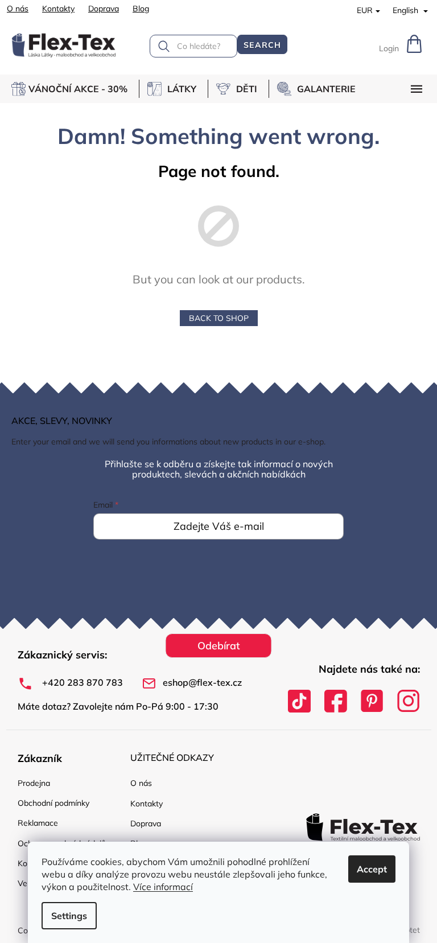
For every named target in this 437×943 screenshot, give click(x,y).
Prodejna (34, 783)
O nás (17, 8)
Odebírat (218, 645)
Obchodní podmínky (53, 803)
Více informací (163, 886)
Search (262, 45)
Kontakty (58, 8)
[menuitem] (75, 89)
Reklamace (38, 823)
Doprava (103, 8)
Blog (141, 8)
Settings (69, 915)
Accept (372, 869)
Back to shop (219, 318)
